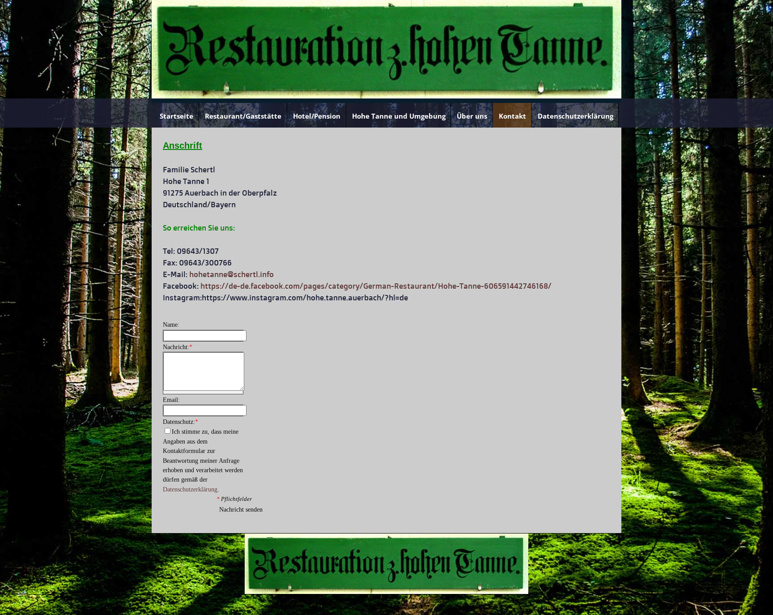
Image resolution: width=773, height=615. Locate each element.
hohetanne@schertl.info (231, 274)
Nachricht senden (241, 509)
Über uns (472, 115)
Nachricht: (177, 347)
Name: (171, 324)
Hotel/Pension (316, 115)
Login (408, 605)
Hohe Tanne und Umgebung (399, 115)
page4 (392, 605)
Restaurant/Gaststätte (243, 115)
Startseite (176, 115)
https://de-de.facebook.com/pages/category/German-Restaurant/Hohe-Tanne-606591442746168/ (376, 285)
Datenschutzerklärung (575, 115)
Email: (171, 400)
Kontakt (512, 115)
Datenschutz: (180, 422)
